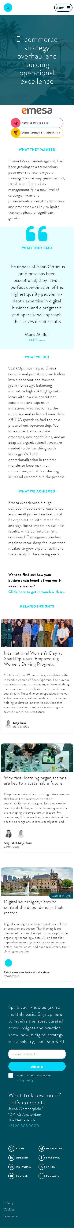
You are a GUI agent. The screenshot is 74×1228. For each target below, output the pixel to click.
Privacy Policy (24, 1080)
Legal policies (12, 1216)
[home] (21, 7)
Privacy (9, 1203)
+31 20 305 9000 (23, 1126)
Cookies (9, 1209)
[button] (63, 8)
